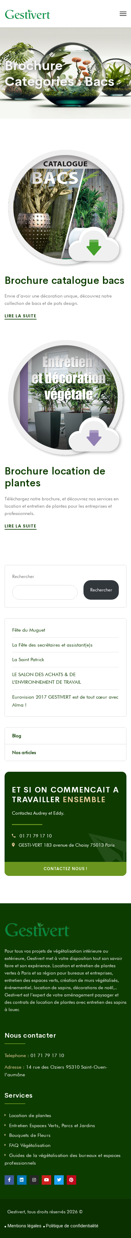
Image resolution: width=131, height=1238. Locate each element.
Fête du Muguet (28, 630)
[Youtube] (46, 1180)
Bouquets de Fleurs (30, 1135)
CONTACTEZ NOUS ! (65, 868)
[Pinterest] (71, 1180)
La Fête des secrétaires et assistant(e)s (52, 645)
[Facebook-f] (9, 1180)
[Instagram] (34, 1180)
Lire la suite (21, 316)
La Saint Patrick (28, 659)
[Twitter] (59, 1180)
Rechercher (23, 576)
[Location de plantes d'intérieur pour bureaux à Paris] (28, 14)
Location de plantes (30, 1115)
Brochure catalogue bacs (65, 280)
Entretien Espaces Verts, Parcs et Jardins (52, 1125)
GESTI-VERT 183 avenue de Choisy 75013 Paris (67, 845)
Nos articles (24, 752)
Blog (16, 736)
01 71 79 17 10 (35, 836)
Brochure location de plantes (55, 477)
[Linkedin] (22, 1180)
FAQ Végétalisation (30, 1145)
